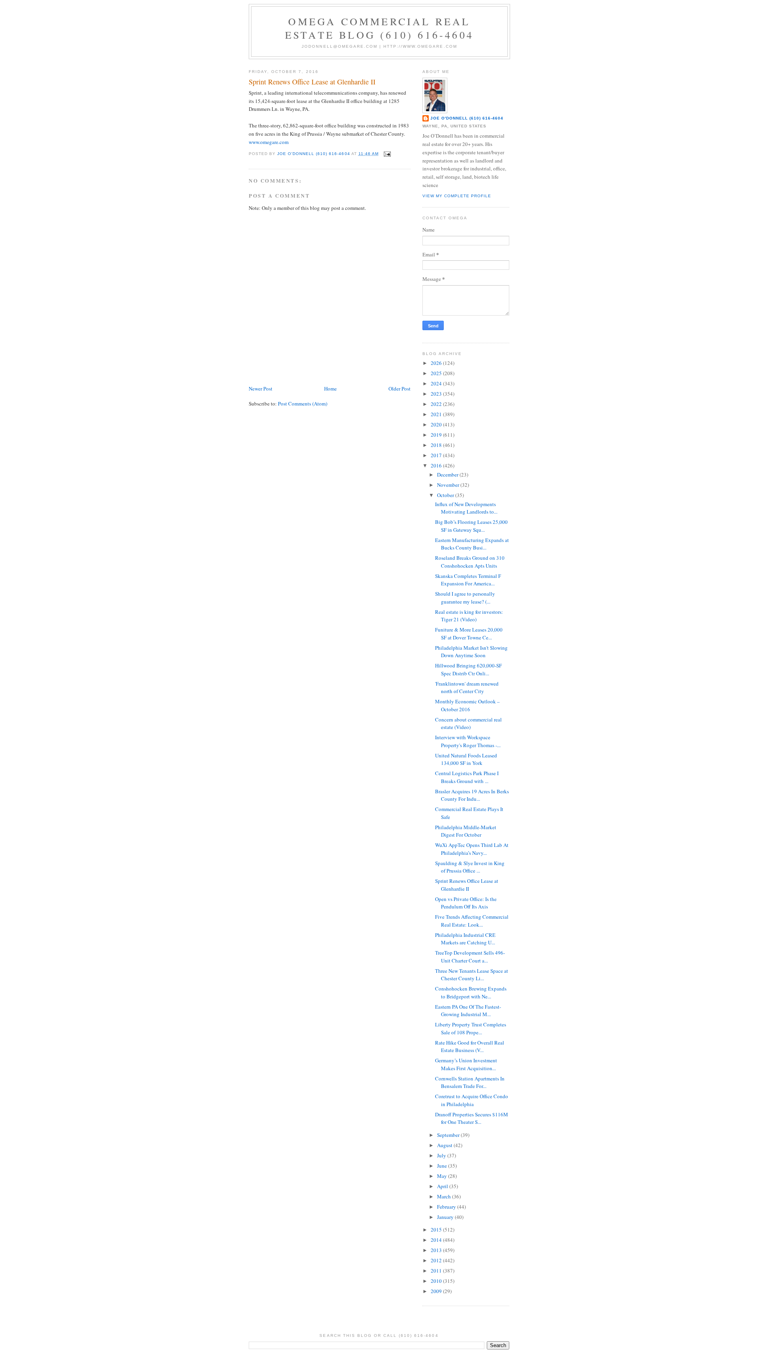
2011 (437, 1270)
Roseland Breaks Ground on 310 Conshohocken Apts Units (470, 561)
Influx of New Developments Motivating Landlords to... (466, 508)
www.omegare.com (269, 142)
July (442, 1155)
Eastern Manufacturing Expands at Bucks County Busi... (472, 543)
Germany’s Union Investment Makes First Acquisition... (466, 1064)
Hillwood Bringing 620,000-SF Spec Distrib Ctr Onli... (468, 669)
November (448, 484)
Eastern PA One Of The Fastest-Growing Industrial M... (468, 1010)
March (444, 1196)
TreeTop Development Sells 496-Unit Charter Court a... (470, 956)
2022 (437, 403)
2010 (437, 1280)
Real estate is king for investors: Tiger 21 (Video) (469, 615)
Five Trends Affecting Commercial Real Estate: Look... (471, 920)
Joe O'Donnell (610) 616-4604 (466, 118)
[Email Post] (387, 153)
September (449, 1134)
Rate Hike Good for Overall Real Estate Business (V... (469, 1046)
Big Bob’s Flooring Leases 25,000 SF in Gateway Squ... (471, 525)
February (447, 1206)
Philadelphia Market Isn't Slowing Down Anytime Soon (471, 651)
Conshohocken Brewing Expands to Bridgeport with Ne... (471, 992)
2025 (437, 373)
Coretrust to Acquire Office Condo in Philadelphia (471, 1100)
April (443, 1186)
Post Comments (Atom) (302, 403)
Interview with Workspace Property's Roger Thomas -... (468, 741)
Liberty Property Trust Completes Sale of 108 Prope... (470, 1028)
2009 (437, 1291)
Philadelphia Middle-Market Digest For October (465, 831)
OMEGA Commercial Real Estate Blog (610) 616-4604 (379, 28)
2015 (437, 1229)
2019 (437, 434)
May (442, 1175)
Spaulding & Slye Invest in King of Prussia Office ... (470, 867)
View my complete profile (456, 196)
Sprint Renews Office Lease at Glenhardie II (466, 884)
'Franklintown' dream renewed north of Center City (467, 687)
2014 (437, 1239)
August (445, 1145)
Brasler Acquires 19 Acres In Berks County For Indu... (472, 795)
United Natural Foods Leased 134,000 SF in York (466, 759)
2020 (437, 424)
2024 (437, 383)
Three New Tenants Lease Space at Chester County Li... (471, 974)
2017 (437, 455)
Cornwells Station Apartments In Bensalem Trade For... (470, 1082)
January (446, 1216)
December (448, 474)
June (442, 1165)
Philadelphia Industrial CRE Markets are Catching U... (465, 938)
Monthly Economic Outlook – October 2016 (467, 705)
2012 (437, 1260)
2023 (437, 393)
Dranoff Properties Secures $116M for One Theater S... (471, 1118)
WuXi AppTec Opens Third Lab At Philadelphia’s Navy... (471, 848)
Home (330, 388)
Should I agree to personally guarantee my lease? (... (465, 597)
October (446, 495)
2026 (437, 362)
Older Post (399, 388)
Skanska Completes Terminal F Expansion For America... (468, 579)
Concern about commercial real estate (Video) (468, 723)
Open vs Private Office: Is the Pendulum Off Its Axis (466, 902)
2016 (437, 465)
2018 (437, 445)
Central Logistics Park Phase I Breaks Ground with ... (467, 777)
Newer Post (260, 388)
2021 (437, 414)
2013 (437, 1250)
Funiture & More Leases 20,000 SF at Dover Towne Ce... (469, 633)
